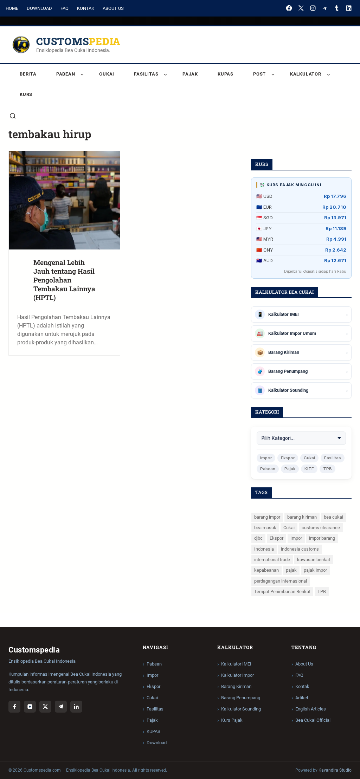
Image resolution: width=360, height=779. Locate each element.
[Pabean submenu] (82, 74)
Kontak (85, 8)
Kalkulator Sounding (241, 709)
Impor (266, 457)
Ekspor (288, 457)
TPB (327, 468)
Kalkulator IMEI (236, 664)
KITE (309, 468)
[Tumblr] (336, 8)
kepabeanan (266, 570)
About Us (113, 8)
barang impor (267, 517)
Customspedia (78, 41)
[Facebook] (289, 8)
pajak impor (315, 570)
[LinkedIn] (348, 8)
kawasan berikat (313, 559)
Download (39, 8)
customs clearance (321, 527)
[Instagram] (313, 8)
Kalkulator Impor (237, 675)
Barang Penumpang (240, 697)
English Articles (310, 709)
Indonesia (264, 549)
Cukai (309, 457)
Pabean (267, 468)
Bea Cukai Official (312, 720)
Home (12, 8)
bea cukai (333, 517)
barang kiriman (302, 517)
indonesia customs (300, 549)
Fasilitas (332, 457)
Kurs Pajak (232, 720)
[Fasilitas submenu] (165, 74)
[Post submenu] (273, 74)
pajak (291, 570)
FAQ (64, 8)
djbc (258, 538)
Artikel (301, 697)
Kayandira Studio (335, 770)
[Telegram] (324, 8)
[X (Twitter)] (45, 707)
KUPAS (153, 731)
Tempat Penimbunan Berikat (282, 591)
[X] (301, 8)
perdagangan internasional (280, 581)
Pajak (289, 468)
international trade (272, 559)
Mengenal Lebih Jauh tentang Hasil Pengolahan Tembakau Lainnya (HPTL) (64, 280)
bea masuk (265, 527)
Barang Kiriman (236, 686)
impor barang (322, 538)
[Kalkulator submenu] (328, 74)
